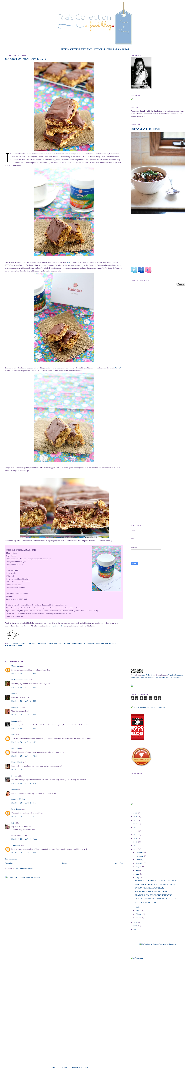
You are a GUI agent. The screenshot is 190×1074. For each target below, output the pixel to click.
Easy (51, 644)
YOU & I (125, 49)
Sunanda (14, 789)
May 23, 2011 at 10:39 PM (24, 742)
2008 (136, 929)
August (138, 866)
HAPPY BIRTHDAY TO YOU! (146, 902)
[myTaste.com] (137, 958)
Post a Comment (11, 859)
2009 (136, 926)
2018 (136, 824)
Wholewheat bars (13, 645)
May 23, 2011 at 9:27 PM (23, 714)
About (54, 1067)
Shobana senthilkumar (19, 679)
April (138, 907)
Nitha (13, 693)
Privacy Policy (80, 1067)
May (138, 877)
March (138, 910)
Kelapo (69, 262)
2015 (136, 834)
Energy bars (60, 644)
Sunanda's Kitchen (18, 799)
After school (19, 644)
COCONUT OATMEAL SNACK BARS (25, 58)
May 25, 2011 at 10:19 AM (24, 839)
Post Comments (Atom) (24, 868)
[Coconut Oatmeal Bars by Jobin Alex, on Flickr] (64, 150)
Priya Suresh (16, 809)
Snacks (112, 644)
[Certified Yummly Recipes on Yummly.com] (148, 707)
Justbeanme (15, 845)
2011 (136, 849)
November (140, 856)
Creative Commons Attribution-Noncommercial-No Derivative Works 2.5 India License (157, 676)
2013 (136, 842)
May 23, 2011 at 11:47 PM (24, 756)
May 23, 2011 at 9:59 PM (23, 728)
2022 (136, 813)
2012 (136, 845)
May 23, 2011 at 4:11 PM (23, 673)
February (139, 914)
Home (64, 863)
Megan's (118, 368)
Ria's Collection (147, 675)
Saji (12, 823)
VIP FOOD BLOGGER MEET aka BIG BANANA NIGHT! (156, 880)
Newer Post (9, 863)
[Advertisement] (154, 311)
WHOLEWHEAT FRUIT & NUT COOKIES (151, 891)
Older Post (119, 863)
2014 (136, 838)
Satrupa (14, 721)
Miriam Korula (17, 762)
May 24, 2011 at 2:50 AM (23, 803)
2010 (136, 922)
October (139, 859)
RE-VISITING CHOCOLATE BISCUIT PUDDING (153, 895)
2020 (136, 816)
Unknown (15, 666)
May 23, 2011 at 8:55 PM (23, 701)
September (140, 863)
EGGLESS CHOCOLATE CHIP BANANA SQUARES (155, 884)
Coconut (31, 644)
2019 (136, 820)
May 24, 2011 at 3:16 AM (23, 816)
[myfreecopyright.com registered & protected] (157, 944)
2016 (136, 831)
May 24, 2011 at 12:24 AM (24, 769)
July (137, 870)
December (140, 852)
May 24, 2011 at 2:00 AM (23, 783)
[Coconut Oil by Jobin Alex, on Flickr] (106, 569)
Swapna (14, 776)
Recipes (104, 644)
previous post (57, 626)
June (138, 874)
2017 (136, 827)
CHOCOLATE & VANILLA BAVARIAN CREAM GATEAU (157, 898)
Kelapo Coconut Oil (76, 644)
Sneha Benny (16, 707)
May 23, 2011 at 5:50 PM (23, 687)
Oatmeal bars (93, 644)
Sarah (13, 734)
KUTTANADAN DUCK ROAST (145, 128)
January (139, 917)
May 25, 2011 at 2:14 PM (23, 852)
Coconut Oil (42, 644)
